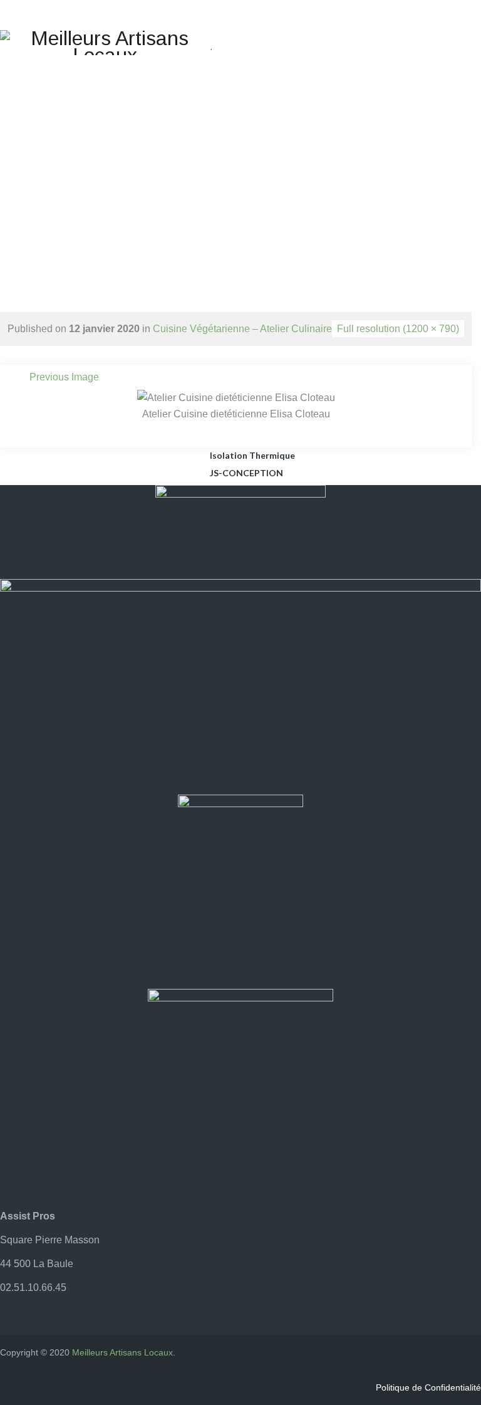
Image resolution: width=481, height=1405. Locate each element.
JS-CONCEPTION (246, 472)
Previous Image (64, 377)
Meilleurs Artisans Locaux (122, 1352)
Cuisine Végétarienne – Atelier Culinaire (242, 328)
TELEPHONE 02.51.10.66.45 (343, 40)
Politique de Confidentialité (428, 1387)
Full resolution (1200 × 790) (398, 328)
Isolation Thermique (252, 455)
